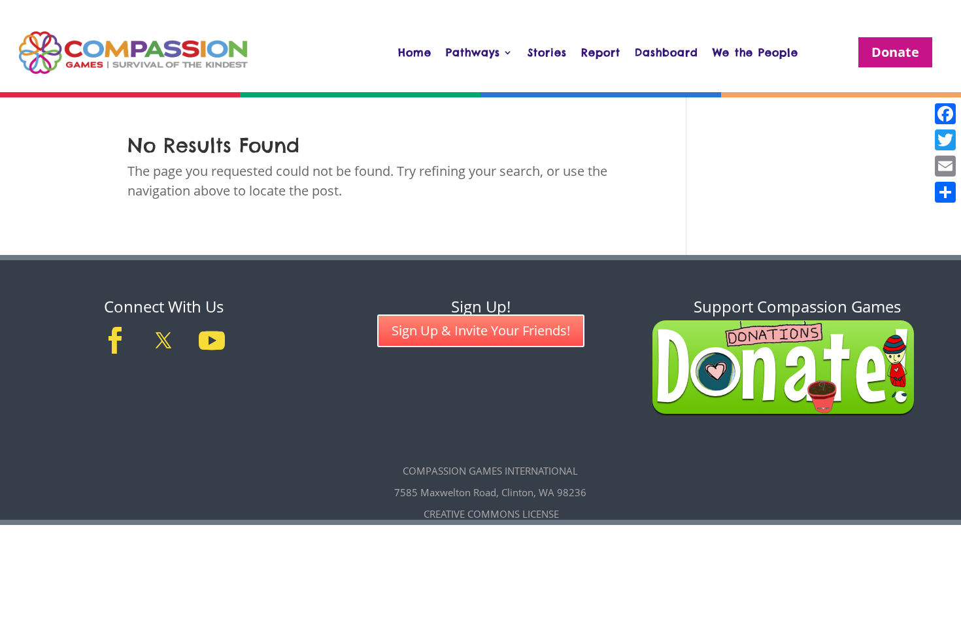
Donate (895, 52)
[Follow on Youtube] (212, 340)
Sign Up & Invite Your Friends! (481, 330)
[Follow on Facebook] (115, 340)
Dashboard (666, 52)
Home (414, 52)
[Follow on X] (163, 340)
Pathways (473, 52)
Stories (547, 52)
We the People (755, 52)
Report (600, 52)
